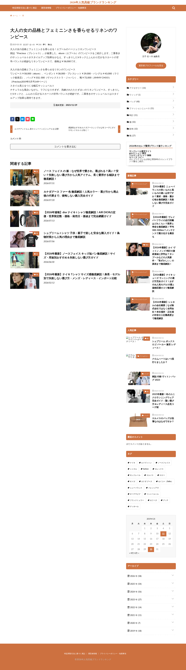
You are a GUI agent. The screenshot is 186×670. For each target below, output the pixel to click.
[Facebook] (12, 119)
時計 (133, 115)
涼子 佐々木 (30, 44)
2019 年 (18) (136, 631)
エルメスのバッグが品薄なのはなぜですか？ (163, 420)
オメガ (132, 481)
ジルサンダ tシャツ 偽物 (140, 155)
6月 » (136, 553)
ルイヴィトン (146, 463)
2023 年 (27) (136, 600)
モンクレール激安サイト (140, 151)
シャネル (133, 469)
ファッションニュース (141, 109)
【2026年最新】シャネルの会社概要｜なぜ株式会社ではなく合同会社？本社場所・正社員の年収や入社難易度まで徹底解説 (163, 310)
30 (151, 549)
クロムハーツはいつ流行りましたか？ (163, 360)
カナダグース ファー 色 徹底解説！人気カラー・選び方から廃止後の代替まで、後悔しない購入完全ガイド (81, 194)
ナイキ (132, 463)
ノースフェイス (164, 463)
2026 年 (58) (136, 576)
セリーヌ (153, 500)
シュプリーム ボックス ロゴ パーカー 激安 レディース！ (164, 344)
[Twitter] (17, 119)
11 (163, 534)
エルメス (149, 475)
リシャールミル (152, 494)
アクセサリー (137, 88)
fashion (146, 469)
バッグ (134, 102)
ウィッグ (135, 95)
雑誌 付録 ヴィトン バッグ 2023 (164, 378)
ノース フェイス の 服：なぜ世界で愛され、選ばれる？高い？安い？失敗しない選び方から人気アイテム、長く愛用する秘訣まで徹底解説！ (81, 175)
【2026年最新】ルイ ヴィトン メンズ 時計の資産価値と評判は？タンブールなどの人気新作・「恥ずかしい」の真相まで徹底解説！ (163, 256)
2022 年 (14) (136, 608)
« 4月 (131, 553)
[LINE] (33, 119)
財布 (133, 129)
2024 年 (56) (136, 592)
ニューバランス (136, 488)
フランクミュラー (137, 500)
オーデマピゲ (135, 494)
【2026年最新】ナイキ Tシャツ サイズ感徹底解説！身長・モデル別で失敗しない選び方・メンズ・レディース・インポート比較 (82, 276)
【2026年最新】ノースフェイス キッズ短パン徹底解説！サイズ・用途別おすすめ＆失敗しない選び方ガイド (79, 255)
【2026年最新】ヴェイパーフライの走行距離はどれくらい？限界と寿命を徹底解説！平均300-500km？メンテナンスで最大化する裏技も (163, 227)
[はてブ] (22, 119)
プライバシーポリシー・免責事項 (71, 8)
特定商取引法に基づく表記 (24, 8)
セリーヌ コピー (136, 157)
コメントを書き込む (65, 146)
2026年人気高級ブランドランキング (93, 2)
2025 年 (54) (136, 584)
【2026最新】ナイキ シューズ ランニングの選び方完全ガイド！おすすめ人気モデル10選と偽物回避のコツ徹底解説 (163, 283)
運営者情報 (46, 8)
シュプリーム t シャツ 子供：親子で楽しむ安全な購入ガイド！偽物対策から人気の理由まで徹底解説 (82, 235)
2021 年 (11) (136, 615)
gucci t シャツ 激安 (137, 153)
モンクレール (135, 475)
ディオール (134, 506)
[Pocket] (27, 119)
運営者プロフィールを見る (151, 66)
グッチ (165, 500)
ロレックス (159, 469)
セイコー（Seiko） (165, 481)
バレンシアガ (153, 488)
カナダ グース (146, 481)
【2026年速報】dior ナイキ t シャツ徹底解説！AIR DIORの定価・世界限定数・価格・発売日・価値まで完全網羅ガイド (80, 214)
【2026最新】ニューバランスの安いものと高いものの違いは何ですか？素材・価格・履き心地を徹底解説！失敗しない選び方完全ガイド (163, 196)
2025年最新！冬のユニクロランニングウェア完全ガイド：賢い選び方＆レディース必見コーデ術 (163, 400)
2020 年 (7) (135, 623)
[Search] (173, 8)
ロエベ (162, 475)
